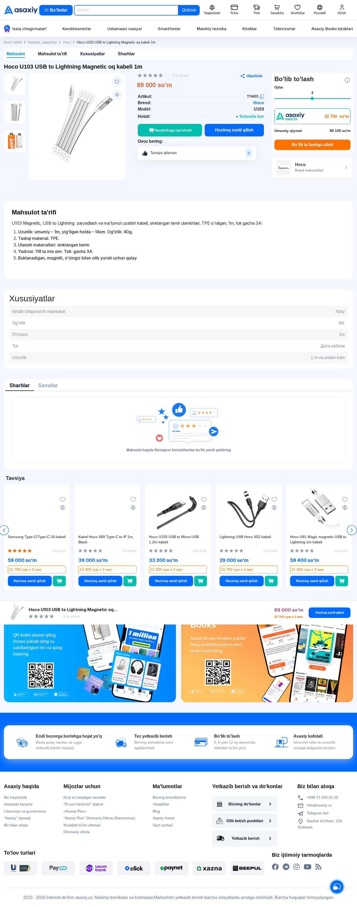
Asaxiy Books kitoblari (332, 28)
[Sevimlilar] (117, 81)
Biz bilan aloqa (16, 825)
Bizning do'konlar (244, 804)
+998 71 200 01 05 (322, 797)
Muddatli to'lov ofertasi (82, 825)
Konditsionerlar (76, 28)
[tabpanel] (178, 429)
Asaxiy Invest (163, 818)
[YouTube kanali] (307, 867)
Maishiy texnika (211, 28)
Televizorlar (284, 28)
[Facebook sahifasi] (275, 867)
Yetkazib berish (246, 838)
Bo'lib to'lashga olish (312, 144)
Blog (156, 811)
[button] (352, 530)
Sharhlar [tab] (19, 385)
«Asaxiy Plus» (75, 811)
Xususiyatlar (92, 54)
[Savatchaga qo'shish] (59, 581)
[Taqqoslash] (117, 94)
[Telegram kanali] (286, 867)
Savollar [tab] (48, 385)
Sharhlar (126, 54)
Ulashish (254, 76)
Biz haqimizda (15, 797)
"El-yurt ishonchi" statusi (83, 804)
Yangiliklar (161, 804)
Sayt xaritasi (163, 825)
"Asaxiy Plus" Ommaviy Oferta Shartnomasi (99, 818)
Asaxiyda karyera (18, 804)
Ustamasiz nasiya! (124, 28)
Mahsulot (16, 54)
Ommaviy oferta (77, 832)
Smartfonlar (169, 28)
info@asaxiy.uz (319, 805)
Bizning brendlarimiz (169, 797)
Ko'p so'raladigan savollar (85, 797)
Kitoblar (249, 28)
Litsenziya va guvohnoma (25, 811)
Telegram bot (317, 813)
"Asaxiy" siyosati (17, 818)
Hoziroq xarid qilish (234, 130)
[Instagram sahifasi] (296, 867)
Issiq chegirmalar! (29, 28)
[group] (77, 124)
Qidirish (189, 10)
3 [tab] (312, 93)
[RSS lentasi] (318, 867)
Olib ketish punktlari (244, 820)
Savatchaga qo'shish (173, 130)
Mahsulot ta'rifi (52, 54)
